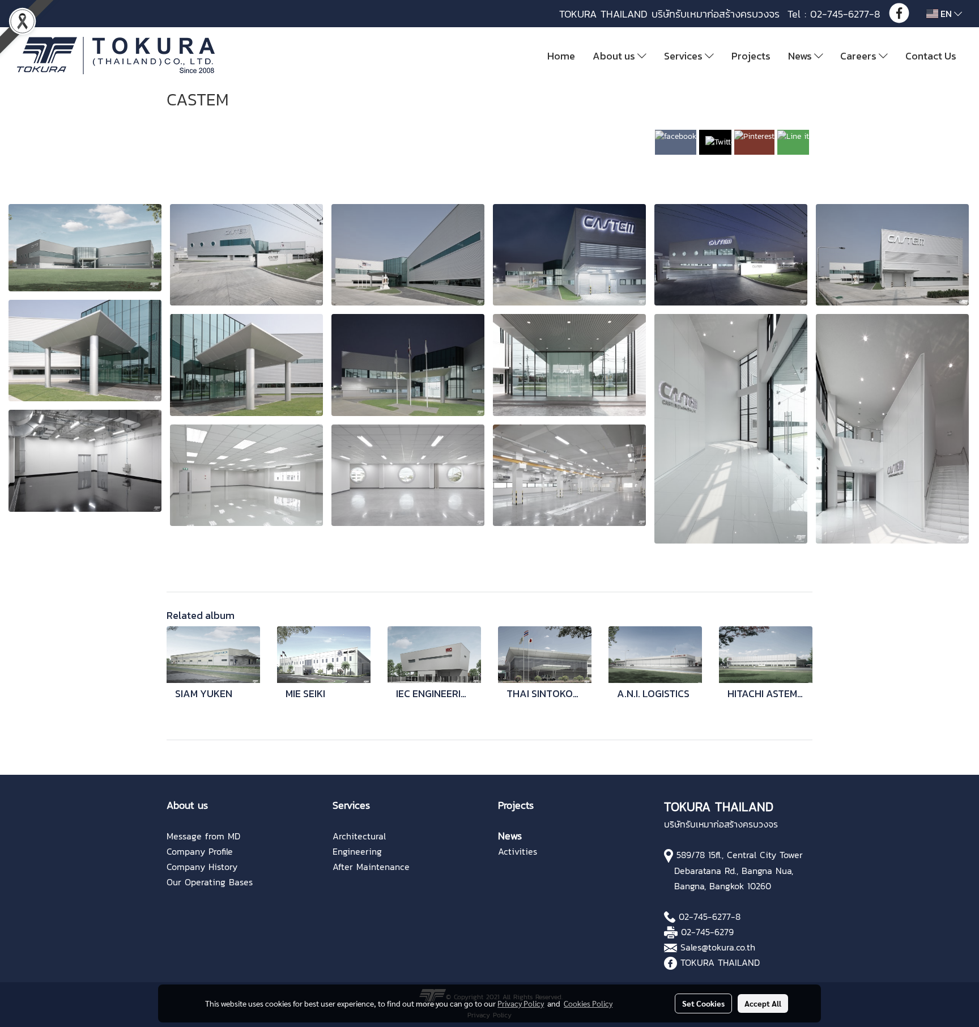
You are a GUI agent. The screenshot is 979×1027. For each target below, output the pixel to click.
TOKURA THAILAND (720, 962)
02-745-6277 (705, 916)
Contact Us (930, 55)
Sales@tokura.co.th (717, 947)
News (801, 55)
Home (561, 55)
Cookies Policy (588, 1003)
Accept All (762, 1003)
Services (684, 55)
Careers (859, 55)
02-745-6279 (707, 932)
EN (946, 13)
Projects (751, 55)
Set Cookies (703, 1003)
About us (615, 55)
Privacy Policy (520, 1003)
